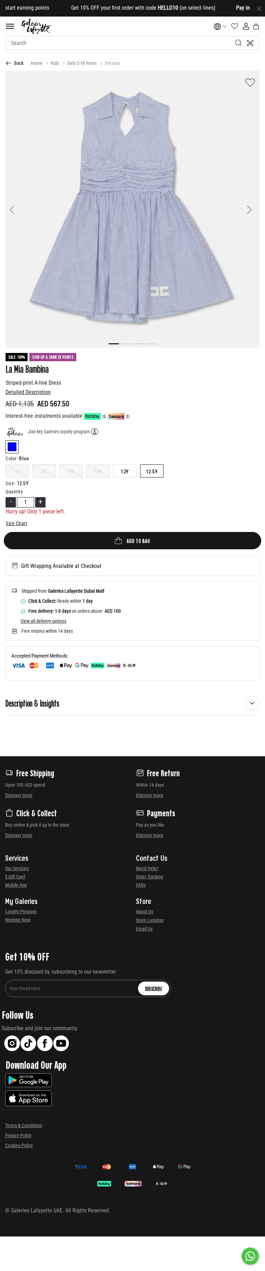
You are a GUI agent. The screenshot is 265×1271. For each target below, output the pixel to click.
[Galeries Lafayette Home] (36, 26)
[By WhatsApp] (250, 1256)
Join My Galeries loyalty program (59, 431)
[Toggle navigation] (10, 26)
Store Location (150, 920)
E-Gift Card (15, 876)
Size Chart (16, 523)
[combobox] (132, 43)
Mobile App (16, 885)
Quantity (14, 491)
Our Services (17, 868)
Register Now (17, 920)
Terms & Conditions (23, 1125)
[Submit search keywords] (238, 43)
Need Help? (147, 868)
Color (12, 458)
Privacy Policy (18, 1135)
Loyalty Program (21, 911)
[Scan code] (250, 43)
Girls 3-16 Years (82, 63)
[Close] (259, 8)
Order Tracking (149, 876)
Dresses (112, 63)
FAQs (141, 885)
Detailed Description (28, 392)
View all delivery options (43, 621)
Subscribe (153, 988)
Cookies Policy (19, 1145)
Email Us (144, 929)
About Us (144, 911)
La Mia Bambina (27, 368)
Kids (55, 63)
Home (36, 63)
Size (11, 483)
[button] (24, 209)
